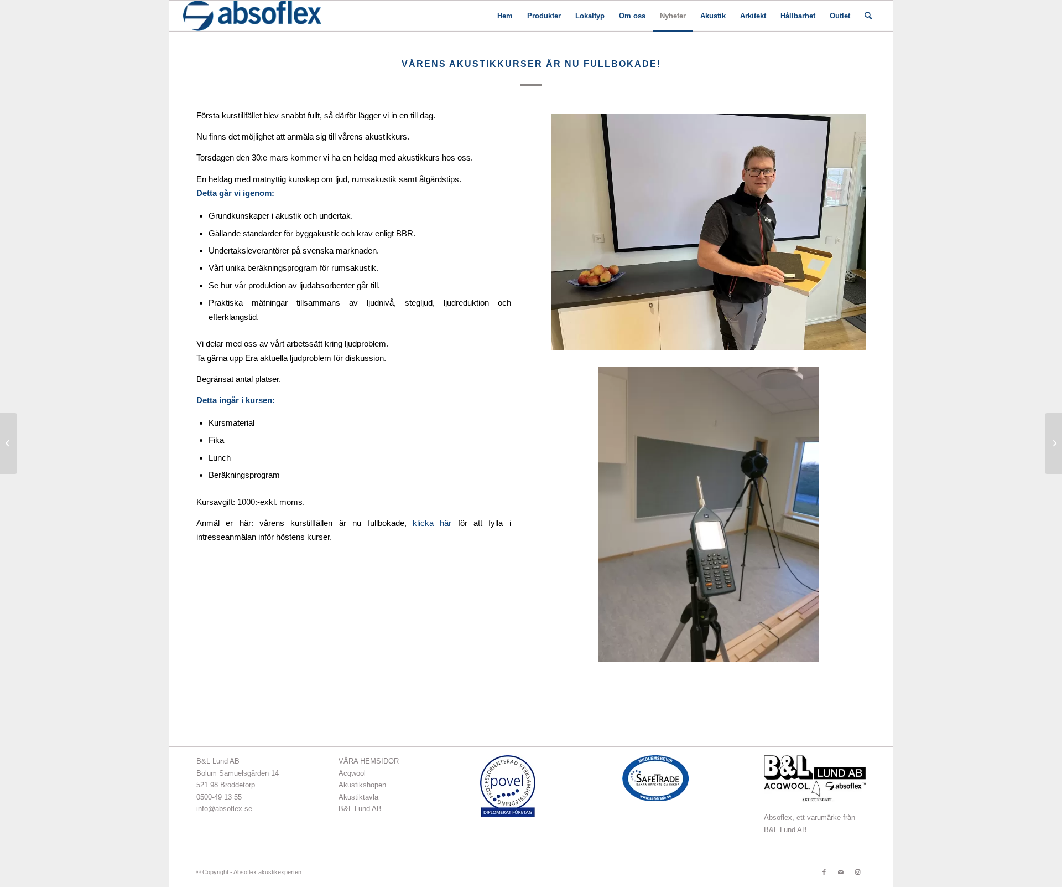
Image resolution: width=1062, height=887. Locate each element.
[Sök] (868, 16)
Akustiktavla (358, 797)
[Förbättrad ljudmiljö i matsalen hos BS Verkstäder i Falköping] (8, 443)
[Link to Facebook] (824, 872)
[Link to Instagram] (857, 872)
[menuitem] (505, 16)
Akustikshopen (362, 785)
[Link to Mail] (840, 872)
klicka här (432, 523)
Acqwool (352, 773)
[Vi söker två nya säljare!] (1053, 443)
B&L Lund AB (360, 809)
